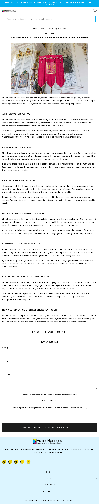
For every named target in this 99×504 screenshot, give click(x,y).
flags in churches (19, 130)
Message (7, 374)
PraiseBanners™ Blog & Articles (52, 28)
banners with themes (20, 225)
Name (5, 348)
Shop (49, 472)
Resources (49, 485)
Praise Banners (9, 318)
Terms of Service (75, 408)
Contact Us (49, 491)
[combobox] (50, 19)
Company (49, 478)
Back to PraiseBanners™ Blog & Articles (51, 427)
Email (5, 361)
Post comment (49, 400)
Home (34, 28)
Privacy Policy (59, 408)
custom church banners (83, 315)
